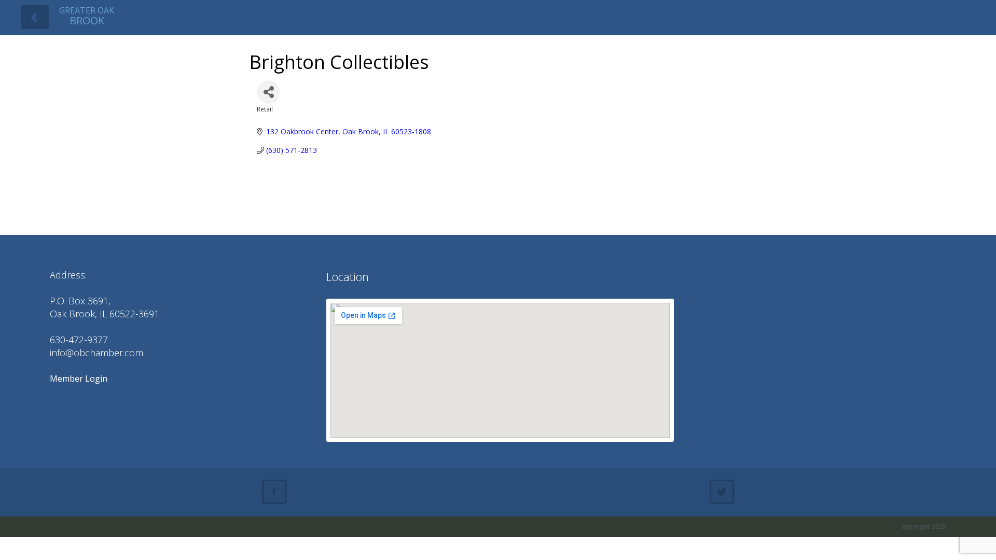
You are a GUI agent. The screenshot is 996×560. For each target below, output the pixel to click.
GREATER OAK (86, 16)
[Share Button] (268, 92)
